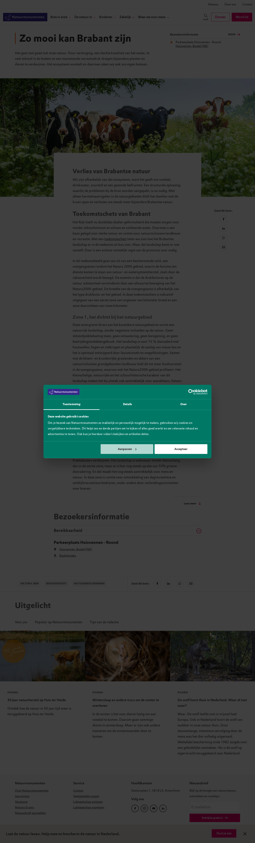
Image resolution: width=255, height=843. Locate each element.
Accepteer (180, 449)
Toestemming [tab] (71, 404)
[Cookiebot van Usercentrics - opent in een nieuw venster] (191, 392)
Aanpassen (125, 449)
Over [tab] (183, 404)
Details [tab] (127, 404)
